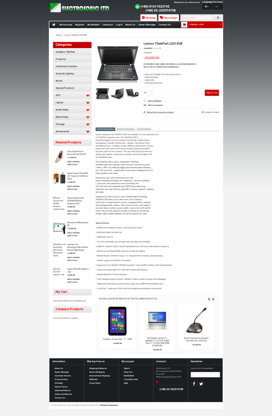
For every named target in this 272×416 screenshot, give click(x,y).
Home (58, 35)
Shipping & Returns (98, 368)
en (206, 6)
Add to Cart (72, 164)
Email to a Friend (212, 112)
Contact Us (165, 24)
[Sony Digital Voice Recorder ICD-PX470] (59, 156)
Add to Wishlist (155, 101)
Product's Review (144, 129)
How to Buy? (171, 18)
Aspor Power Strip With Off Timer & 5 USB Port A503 (77, 176)
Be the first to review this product (160, 112)
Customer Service (63, 376)
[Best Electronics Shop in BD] (117, 94)
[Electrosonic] (79, 7)
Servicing (150, 18)
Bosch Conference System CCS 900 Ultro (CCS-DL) (196, 339)
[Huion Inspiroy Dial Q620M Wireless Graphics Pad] (59, 203)
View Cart (128, 372)
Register (79, 24)
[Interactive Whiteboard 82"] (59, 227)
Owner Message (147, 24)
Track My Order (131, 379)
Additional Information (125, 129)
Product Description (105, 129)
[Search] (218, 17)
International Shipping (99, 376)
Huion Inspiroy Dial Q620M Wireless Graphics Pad (75, 201)
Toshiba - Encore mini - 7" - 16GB (117, 339)
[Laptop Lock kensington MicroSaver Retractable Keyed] (59, 250)
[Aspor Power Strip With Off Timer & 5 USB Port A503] (59, 178)
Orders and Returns (63, 394)
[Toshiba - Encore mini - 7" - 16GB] (117, 321)
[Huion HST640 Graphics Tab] (59, 272)
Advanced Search (63, 390)
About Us (130, 24)
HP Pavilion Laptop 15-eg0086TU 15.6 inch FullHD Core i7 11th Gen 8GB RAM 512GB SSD (157, 342)
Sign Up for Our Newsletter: (202, 368)
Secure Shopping (97, 372)
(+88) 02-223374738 (160, 10)
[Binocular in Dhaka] (132, 94)
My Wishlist (93, 24)
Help (126, 383)
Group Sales (94, 383)
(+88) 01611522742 (155, 6)
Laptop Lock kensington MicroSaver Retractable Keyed (77, 247)
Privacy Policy (61, 379)
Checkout (108, 24)
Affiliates (93, 379)
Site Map (59, 383)
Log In (119, 24)
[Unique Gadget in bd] (102, 94)
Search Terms (61, 387)
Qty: (145, 92)
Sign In (127, 368)
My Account (66, 24)
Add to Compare (155, 105)
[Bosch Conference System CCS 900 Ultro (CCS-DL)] (196, 321)
